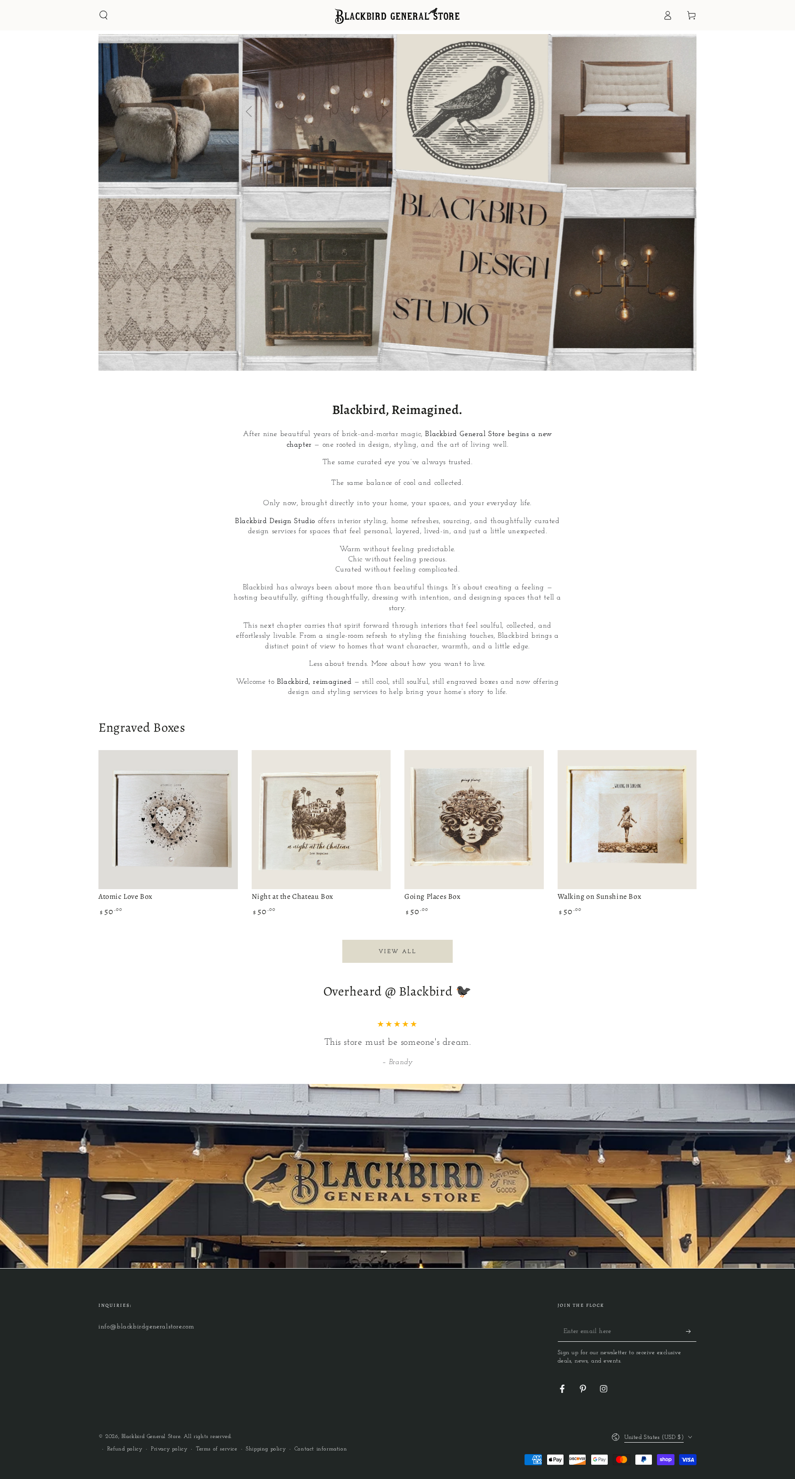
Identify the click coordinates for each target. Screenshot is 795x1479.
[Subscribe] (691, 1331)
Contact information (320, 1449)
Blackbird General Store (150, 1436)
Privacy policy (169, 1449)
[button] (103, 15)
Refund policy (125, 1449)
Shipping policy (266, 1449)
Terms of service (216, 1449)
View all (397, 952)
